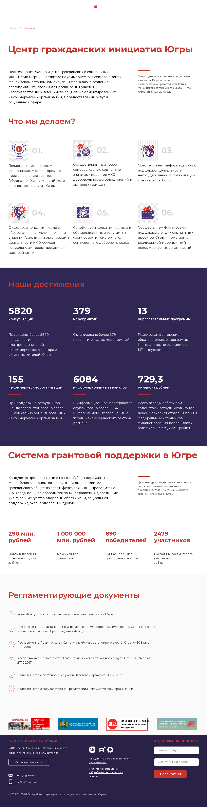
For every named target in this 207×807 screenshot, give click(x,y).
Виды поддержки (41, 12)
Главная (13, 28)
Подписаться (170, 774)
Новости (10, 8)
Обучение (14, 12)
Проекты (29, 8)
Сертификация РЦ (54, 8)
